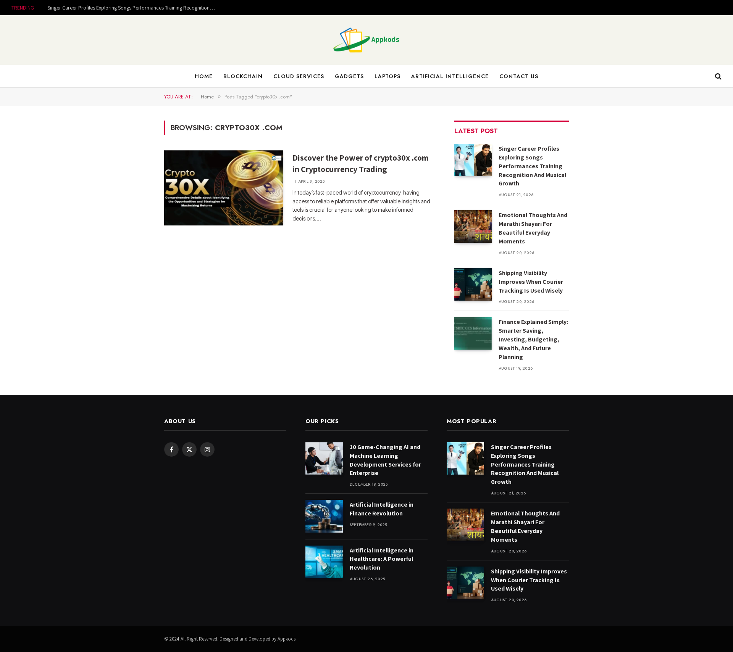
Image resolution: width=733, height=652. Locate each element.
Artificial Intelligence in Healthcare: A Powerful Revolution (381, 559)
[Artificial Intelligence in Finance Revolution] (324, 516)
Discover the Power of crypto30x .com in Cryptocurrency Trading (360, 163)
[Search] (718, 76)
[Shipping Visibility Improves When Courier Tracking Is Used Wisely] (473, 284)
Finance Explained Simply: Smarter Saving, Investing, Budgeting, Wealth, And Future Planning (533, 339)
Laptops (388, 76)
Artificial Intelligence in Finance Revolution (381, 509)
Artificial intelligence (450, 76)
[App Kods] (366, 40)
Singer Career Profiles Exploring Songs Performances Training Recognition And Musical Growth (133, 7)
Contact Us (518, 76)
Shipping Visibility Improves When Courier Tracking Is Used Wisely (531, 282)
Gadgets (349, 76)
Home (204, 76)
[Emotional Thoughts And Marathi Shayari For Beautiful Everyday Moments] (473, 226)
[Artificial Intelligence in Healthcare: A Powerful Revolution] (324, 562)
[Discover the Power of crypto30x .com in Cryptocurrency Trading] (223, 188)
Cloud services (298, 76)
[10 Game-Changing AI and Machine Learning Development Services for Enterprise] (324, 458)
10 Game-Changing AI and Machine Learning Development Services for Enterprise (385, 460)
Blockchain (243, 76)
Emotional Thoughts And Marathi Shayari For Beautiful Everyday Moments (533, 228)
